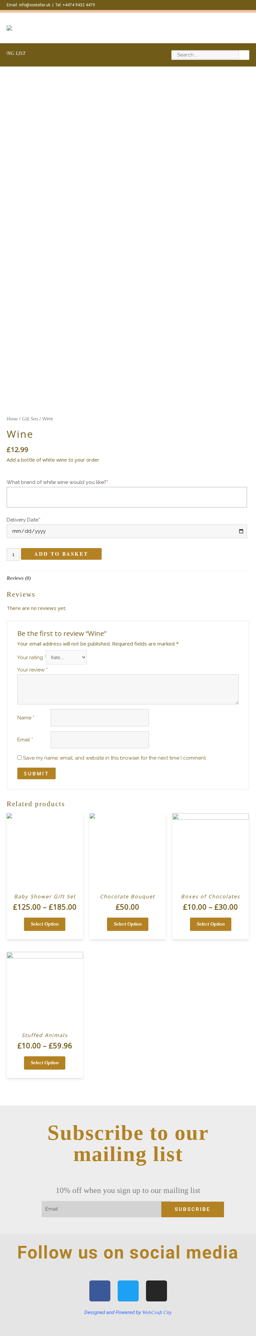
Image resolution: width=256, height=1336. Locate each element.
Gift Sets (30, 418)
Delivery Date (23, 520)
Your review (32, 670)
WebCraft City (157, 1312)
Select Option (45, 924)
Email (25, 740)
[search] (205, 55)
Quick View (44, 883)
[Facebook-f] (99, 1290)
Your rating (31, 658)
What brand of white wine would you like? (57, 482)
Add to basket (61, 553)
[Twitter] (128, 1290)
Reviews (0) (19, 578)
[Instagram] (156, 1290)
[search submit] (244, 55)
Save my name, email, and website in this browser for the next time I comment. (115, 758)
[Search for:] (205, 55)
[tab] (19, 578)
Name (25, 718)
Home (12, 418)
